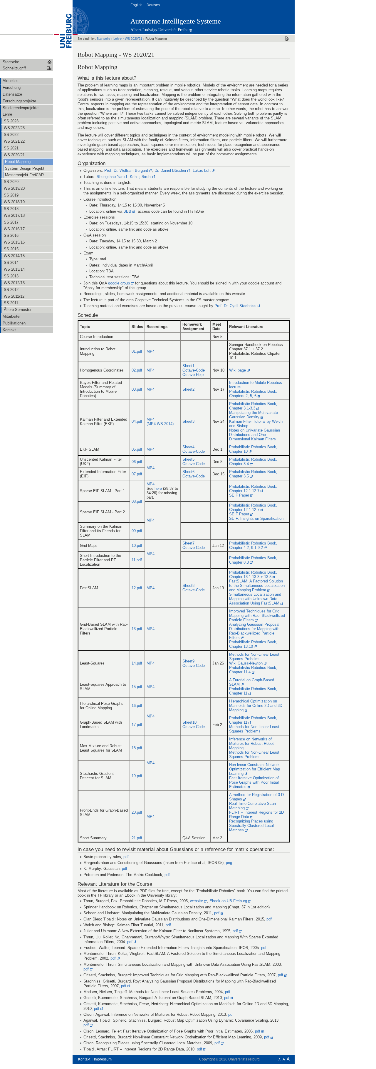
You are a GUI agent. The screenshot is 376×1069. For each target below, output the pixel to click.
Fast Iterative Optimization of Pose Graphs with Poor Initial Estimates (254, 782)
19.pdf (137, 776)
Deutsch (154, 5)
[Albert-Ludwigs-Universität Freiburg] (63, 29)
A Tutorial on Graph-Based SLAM (251, 682)
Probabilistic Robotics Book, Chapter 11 (253, 691)
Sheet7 (188, 543)
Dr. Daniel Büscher (170, 170)
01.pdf (137, 351)
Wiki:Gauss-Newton (246, 663)
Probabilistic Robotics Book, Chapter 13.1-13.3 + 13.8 (253, 574)
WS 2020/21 (134, 38)
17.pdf (137, 724)
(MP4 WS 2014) (160, 424)
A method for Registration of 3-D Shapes (256, 796)
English (136, 5)
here (158, 488)
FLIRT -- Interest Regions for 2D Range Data (256, 814)
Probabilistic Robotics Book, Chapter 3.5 (253, 473)
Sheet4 (188, 447)
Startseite (104, 38)
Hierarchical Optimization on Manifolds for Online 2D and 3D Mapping (255, 705)
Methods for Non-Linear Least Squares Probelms (254, 656)
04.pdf (137, 421)
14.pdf (137, 663)
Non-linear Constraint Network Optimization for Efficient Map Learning (254, 769)
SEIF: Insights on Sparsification (256, 518)
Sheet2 (188, 389)
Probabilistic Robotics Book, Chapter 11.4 (253, 669)
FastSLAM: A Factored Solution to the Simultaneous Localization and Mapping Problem (257, 585)
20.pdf (137, 812)
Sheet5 (188, 459)
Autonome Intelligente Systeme (175, 21)
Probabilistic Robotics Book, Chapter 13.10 (253, 644)
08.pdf (137, 501)
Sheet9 (188, 661)
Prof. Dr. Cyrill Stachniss (235, 306)
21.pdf (137, 838)
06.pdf (137, 461)
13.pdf (137, 629)
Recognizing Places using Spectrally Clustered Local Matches (251, 825)
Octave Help (193, 374)
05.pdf (137, 449)
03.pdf (137, 389)
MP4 (151, 351)
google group (119, 283)
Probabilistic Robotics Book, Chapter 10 (253, 449)
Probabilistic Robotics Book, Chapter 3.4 (253, 461)
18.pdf (137, 748)
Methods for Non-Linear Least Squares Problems (254, 729)
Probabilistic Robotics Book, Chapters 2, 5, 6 (253, 393)
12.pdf (137, 588)
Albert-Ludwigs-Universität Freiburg (161, 30)
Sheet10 (189, 722)
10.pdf (137, 545)
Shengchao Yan (110, 176)
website (196, 901)
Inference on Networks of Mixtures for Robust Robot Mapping (251, 743)
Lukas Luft (202, 170)
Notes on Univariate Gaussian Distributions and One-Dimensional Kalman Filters (254, 434)
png (229, 862)
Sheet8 (188, 585)
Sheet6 (188, 471)
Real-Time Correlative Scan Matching (252, 805)
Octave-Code (193, 370)
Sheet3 (188, 421)
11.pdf (137, 560)
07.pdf (137, 474)
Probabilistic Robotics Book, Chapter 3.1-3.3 (253, 406)
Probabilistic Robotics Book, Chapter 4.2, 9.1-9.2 (253, 545)
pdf (126, 857)
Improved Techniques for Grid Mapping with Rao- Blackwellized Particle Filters (257, 615)
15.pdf (137, 687)
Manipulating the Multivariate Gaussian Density (253, 414)
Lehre (117, 38)
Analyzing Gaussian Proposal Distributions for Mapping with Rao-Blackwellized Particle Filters (254, 631)
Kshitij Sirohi (140, 176)
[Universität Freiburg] (266, 17)
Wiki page (237, 370)
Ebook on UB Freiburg (228, 901)
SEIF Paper (239, 495)
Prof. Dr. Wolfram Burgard (126, 170)
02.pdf (137, 370)
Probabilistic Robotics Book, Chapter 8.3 (253, 560)
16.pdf (137, 705)
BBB (127, 211)
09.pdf (137, 531)
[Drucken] (286, 38)
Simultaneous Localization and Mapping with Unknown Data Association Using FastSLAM (255, 598)
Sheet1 (188, 366)
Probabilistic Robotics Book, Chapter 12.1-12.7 (253, 488)
